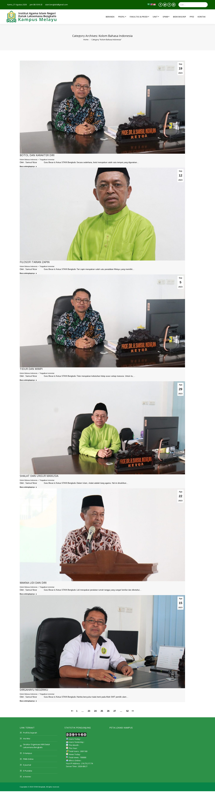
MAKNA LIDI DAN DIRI (33, 582)
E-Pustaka (27, 770)
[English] (151, 4)
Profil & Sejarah (30, 732)
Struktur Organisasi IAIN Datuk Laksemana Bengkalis (36, 746)
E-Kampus (27, 753)
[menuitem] (139, 16)
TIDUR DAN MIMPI (31, 369)
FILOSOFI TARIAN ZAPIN (35, 262)
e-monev (27, 776)
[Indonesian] (154, 4)
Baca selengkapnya (27, 166)
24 (95, 711)
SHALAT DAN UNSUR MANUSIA (39, 476)
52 (127, 711)
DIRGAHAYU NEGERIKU (34, 689)
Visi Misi (26, 738)
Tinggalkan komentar (46, 159)
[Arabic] (148, 4)
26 (108, 711)
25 (102, 711)
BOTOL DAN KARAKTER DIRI (37, 155)
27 (114, 711)
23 (89, 711)
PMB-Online (28, 759)
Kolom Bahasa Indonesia (28, 159)
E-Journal (27, 765)
